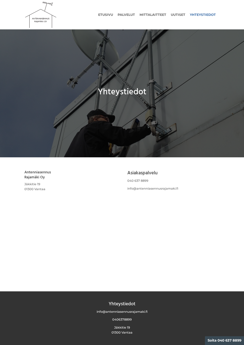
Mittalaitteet (153, 15)
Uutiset (178, 15)
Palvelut (126, 15)
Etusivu (105, 15)
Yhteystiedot (203, 15)
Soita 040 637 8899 (224, 340)
